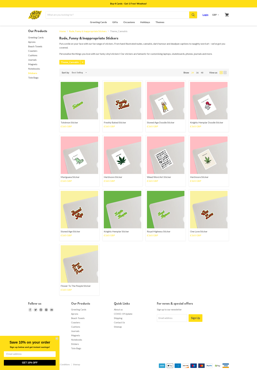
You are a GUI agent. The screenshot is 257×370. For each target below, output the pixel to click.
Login (205, 14)
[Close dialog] (56, 338)
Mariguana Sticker (70, 177)
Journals (32, 59)
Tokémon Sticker (69, 122)
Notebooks (34, 68)
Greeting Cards (98, 22)
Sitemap (118, 326)
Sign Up (195, 318)
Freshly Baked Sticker (115, 122)
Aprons (32, 41)
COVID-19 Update (123, 313)
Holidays (145, 22)
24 (192, 72)
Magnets (32, 64)
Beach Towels (35, 46)
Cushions (32, 55)
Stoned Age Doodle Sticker (160, 122)
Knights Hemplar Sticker (116, 231)
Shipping (118, 318)
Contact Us (119, 322)
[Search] (193, 14)
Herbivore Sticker (113, 177)
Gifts (115, 22)
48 (202, 72)
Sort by (65, 72)
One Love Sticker (198, 231)
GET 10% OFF (30, 362)
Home (62, 31)
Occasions (129, 22)
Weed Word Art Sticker (159, 177)
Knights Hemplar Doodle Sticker (206, 122)
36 (197, 72)
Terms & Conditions (61, 364)
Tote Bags (33, 77)
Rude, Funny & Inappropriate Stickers (88, 31)
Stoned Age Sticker (70, 231)
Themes (160, 22)
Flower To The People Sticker (76, 285)
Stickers (32, 73)
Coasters (32, 50)
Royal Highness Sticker (158, 231)
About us (118, 309)
